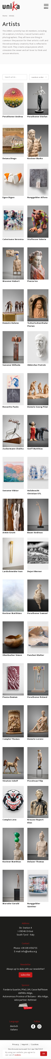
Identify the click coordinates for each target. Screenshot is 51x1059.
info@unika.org (29, 952)
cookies (17, 1055)
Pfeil (24, 990)
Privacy (15, 1044)
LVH (28, 990)
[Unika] (11, 6)
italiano (14, 1030)
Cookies (35, 1044)
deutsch (14, 1026)
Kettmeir (32, 1000)
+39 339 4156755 (29, 948)
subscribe (25, 975)
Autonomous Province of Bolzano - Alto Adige (25, 997)
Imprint (25, 1044)
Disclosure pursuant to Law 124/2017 (25, 1049)
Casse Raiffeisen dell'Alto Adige (33, 991)
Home (5, 15)
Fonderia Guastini (12, 990)
